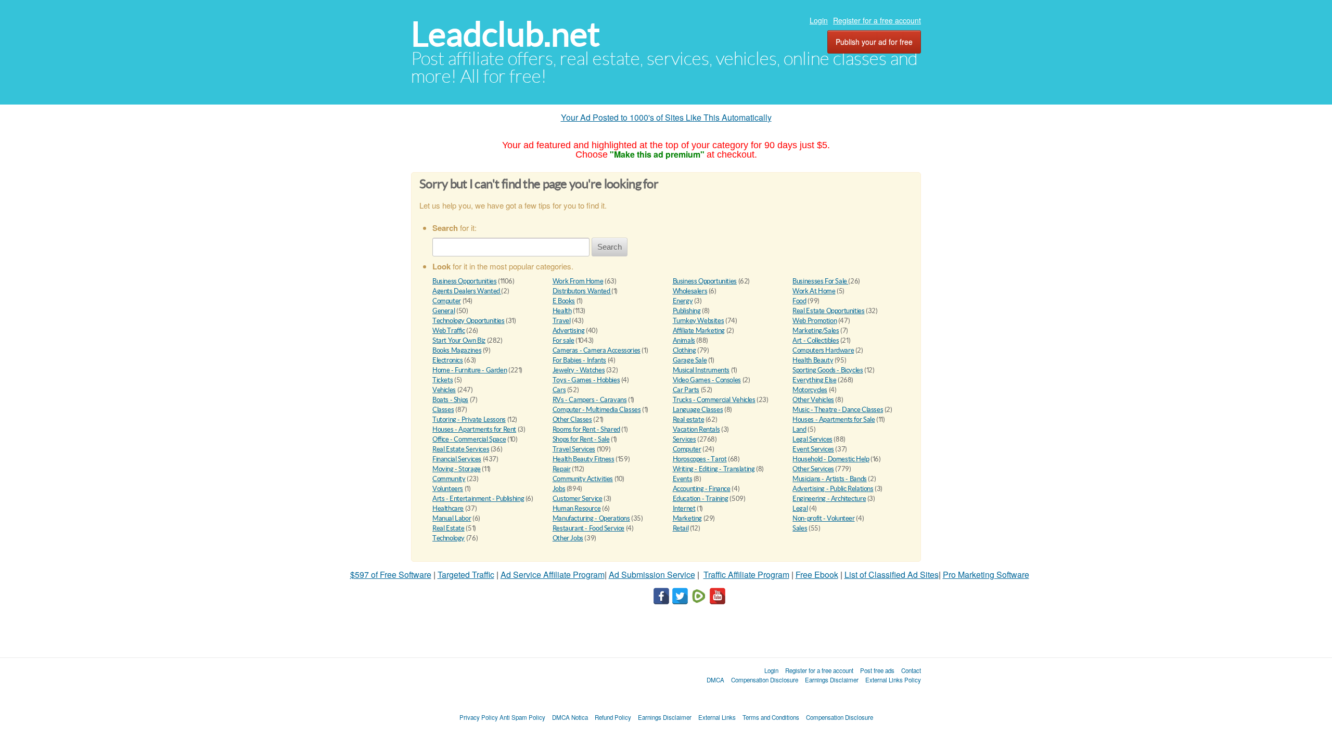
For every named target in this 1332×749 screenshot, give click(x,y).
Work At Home (813, 291)
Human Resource (577, 508)
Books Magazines (456, 350)
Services (684, 439)
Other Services (813, 469)
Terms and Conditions (770, 717)
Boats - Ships (450, 400)
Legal (800, 508)
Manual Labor (451, 518)
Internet (684, 508)
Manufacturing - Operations (591, 518)
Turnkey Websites (698, 321)
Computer (446, 301)
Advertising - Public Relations (832, 489)
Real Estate (448, 528)
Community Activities (583, 479)
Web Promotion (814, 321)
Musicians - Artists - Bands (829, 479)
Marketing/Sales (815, 330)
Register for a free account (877, 20)
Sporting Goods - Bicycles (827, 370)
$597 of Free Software (390, 574)
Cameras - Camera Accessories (597, 350)
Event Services (813, 449)
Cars (559, 390)
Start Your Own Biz (458, 340)
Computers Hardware (823, 350)
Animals (684, 340)
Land (799, 429)
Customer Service (578, 498)
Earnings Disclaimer (832, 680)
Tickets (442, 380)
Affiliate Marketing (699, 330)
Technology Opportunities (468, 321)
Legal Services (812, 439)
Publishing (687, 311)
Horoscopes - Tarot (700, 459)
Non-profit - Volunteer (823, 518)
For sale (563, 340)
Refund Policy (613, 717)
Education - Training (700, 498)
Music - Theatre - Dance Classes (837, 410)
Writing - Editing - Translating (714, 469)
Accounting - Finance (702, 489)
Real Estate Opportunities (828, 311)
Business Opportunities (464, 281)
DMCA (715, 680)
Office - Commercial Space (469, 439)
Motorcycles (809, 390)
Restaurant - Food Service (588, 528)
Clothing (684, 350)
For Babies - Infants (579, 360)
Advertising (569, 330)
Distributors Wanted (582, 291)
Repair (562, 469)
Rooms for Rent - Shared (586, 429)
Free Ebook (817, 574)
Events (683, 479)
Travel (562, 321)
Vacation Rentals (696, 429)
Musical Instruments (701, 370)
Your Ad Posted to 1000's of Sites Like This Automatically (666, 117)
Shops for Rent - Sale (581, 439)
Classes (443, 410)
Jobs (559, 489)
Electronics (447, 360)
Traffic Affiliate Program (746, 574)
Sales (799, 528)
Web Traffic (448, 330)
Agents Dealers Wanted (466, 291)
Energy (683, 301)
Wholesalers (690, 291)
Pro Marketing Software (986, 574)
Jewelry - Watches (579, 370)
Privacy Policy (478, 717)
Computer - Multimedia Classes (597, 410)
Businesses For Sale (820, 281)
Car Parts (686, 390)
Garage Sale (690, 360)
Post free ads (877, 670)
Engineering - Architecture (829, 498)
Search (609, 246)
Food (799, 301)
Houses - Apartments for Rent (474, 429)
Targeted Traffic (466, 574)
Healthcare (448, 508)
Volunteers (447, 489)
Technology (448, 538)
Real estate (689, 419)
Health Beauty (812, 360)
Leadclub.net (505, 34)
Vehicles (444, 390)
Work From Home (578, 281)
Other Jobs (568, 538)
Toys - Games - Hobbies (586, 380)
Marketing (687, 518)
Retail (681, 528)
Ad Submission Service (652, 574)
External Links (717, 717)
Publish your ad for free (874, 41)
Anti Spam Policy (522, 717)
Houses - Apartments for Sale (833, 419)
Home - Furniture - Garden (469, 370)
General (443, 311)
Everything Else (814, 380)
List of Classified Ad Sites (891, 574)
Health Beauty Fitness (583, 459)
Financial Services (456, 459)
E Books (564, 301)
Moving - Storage (456, 469)
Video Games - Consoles (707, 380)
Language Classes (698, 410)
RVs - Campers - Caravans (590, 400)
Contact (911, 670)
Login (819, 20)
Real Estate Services (460, 449)
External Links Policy (893, 680)
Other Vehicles (813, 400)
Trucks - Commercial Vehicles (714, 400)
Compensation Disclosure (764, 680)
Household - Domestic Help (830, 459)
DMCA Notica (570, 717)
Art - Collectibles (815, 340)
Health (562, 311)
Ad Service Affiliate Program (553, 574)
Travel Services (574, 449)
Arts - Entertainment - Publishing (478, 498)
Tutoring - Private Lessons (469, 419)
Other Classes (572, 419)
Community (449, 479)
